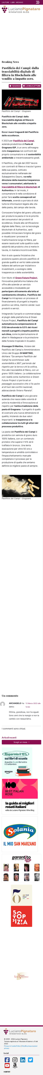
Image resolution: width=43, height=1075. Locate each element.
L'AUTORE (5, 2)
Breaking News (10, 61)
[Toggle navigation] (37, 2)
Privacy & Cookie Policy (12, 1046)
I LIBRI (12, 2)
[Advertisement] (21, 36)
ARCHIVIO (19, 2)
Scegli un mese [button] (21, 742)
